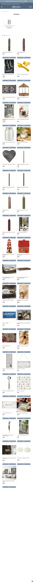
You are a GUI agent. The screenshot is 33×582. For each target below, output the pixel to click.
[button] (31, 7)
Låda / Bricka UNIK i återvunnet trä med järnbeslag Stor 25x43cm (22, 277)
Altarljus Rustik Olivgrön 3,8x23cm (7, 52)
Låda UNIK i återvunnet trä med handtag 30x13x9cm (22, 300)
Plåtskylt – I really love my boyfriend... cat (8, 368)
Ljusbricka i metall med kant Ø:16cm (22, 232)
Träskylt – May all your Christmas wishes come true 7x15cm (9, 458)
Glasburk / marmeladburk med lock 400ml (23, 119)
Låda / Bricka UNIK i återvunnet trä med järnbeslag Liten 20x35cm (8, 277)
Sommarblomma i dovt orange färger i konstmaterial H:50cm (8, 435)
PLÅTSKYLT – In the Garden (21, 368)
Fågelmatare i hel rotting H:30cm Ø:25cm (23, 97)
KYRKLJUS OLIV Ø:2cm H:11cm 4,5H (22, 210)
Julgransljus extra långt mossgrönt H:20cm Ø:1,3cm (9, 187)
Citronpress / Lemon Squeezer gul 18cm (23, 74)
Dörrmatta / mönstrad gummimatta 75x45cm (9, 97)
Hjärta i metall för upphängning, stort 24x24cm (9, 164)
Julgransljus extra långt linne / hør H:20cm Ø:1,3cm (23, 165)
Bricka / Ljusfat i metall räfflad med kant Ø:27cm (8, 75)
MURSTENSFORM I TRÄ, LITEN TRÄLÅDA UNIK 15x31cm (23, 323)
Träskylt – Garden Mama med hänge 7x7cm (23, 435)
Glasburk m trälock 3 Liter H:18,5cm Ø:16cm (9, 142)
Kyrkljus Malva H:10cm (6, 210)
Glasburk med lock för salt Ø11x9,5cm (22, 142)
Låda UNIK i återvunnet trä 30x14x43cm (8, 300)
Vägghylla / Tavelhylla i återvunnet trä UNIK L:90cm (9, 481)
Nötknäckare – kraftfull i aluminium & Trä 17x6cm (23, 346)
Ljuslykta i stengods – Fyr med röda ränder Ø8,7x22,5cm (9, 255)
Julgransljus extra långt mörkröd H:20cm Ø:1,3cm (22, 187)
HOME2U (25, 1)
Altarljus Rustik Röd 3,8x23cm (21, 52)
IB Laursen (7, 11)
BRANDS (4, 11)
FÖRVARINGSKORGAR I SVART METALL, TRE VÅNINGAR (9, 120)
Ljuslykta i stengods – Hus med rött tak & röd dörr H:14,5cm (23, 255)
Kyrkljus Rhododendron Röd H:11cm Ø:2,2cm (9, 232)
